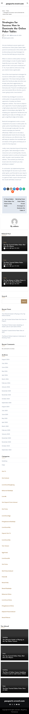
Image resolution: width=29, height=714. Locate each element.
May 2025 (4, 418)
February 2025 (6, 430)
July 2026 (5, 363)
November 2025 (6, 395)
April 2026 (5, 375)
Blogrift (23, 710)
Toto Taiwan (5, 546)
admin (8, 35)
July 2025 (5, 410)
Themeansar (14, 712)
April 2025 (5, 422)
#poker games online (9, 38)
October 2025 (6, 398)
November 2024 (6, 442)
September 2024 (6, 450)
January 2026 (6, 387)
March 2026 (5, 379)
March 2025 (5, 426)
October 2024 (6, 446)
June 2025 (5, 414)
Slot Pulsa (5, 509)
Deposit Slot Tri (6, 533)
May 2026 (5, 371)
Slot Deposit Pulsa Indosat (9, 502)
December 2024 (6, 438)
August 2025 (5, 406)
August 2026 (5, 359)
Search (4, 296)
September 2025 (6, 402)
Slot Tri (4, 471)
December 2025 (6, 391)
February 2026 (6, 383)
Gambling (4, 461)
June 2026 (5, 367)
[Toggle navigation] (2, 3)
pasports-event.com (15, 4)
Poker (3, 19)
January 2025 (6, 434)
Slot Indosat (5, 478)
